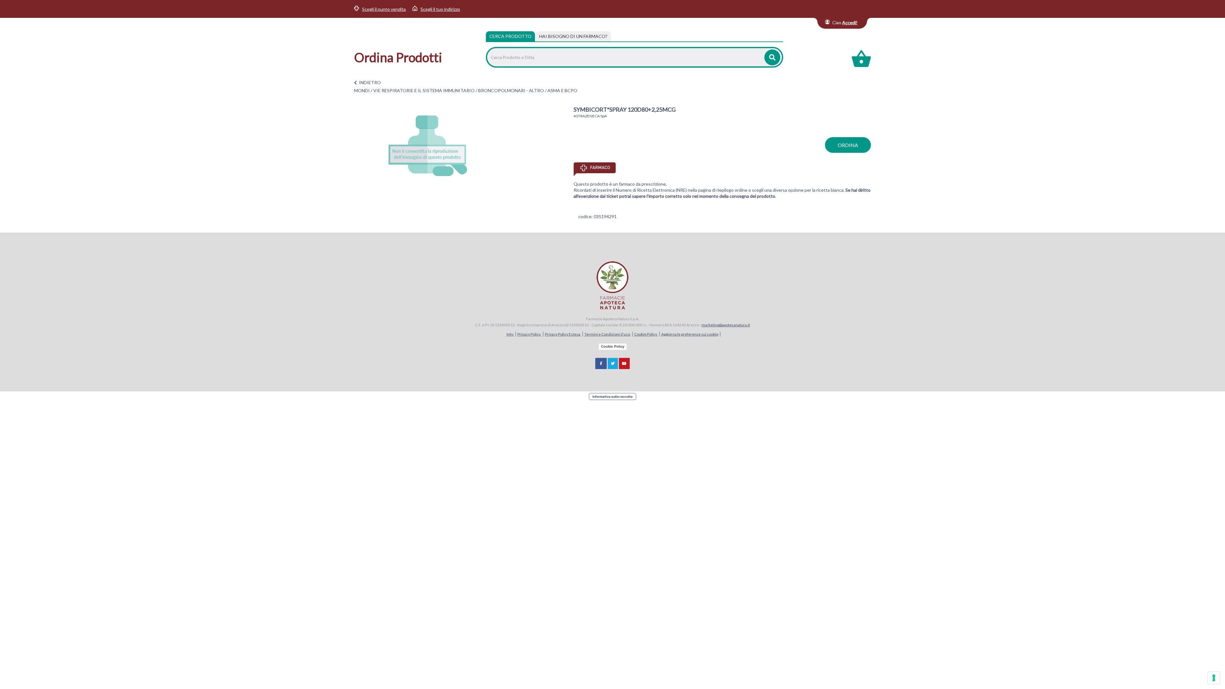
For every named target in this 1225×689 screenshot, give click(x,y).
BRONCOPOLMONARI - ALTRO (511, 90)
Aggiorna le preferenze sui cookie (689, 334)
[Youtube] (624, 363)
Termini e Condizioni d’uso (607, 334)
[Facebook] (601, 363)
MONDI (362, 90)
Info (510, 334)
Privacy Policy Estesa (563, 334)
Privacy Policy (529, 334)
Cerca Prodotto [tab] (510, 36)
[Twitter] (613, 363)
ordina (848, 145)
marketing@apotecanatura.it (726, 324)
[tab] (573, 36)
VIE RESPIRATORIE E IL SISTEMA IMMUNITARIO (424, 90)
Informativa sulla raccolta (612, 396)
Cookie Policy (646, 334)
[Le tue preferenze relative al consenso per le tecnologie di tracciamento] (1214, 678)
